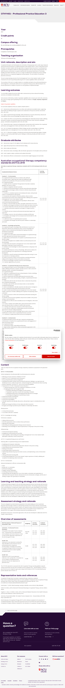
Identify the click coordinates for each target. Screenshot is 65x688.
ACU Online (27, 666)
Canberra (19, 666)
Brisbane (19, 664)
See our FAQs (48, 636)
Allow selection (32, 356)
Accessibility (3, 680)
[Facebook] (39, 659)
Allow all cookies (51, 356)
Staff (57, 1)
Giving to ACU (20, 1)
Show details (55, 352)
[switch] (25, 348)
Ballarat (19, 659)
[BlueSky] (39, 662)
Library (53, 1)
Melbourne (19, 668)
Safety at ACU (27, 1)
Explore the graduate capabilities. (8, 104)
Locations (39, 5)
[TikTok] (47, 659)
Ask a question (27, 645)
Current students (47, 1)
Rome (26, 661)
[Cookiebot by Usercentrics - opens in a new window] (54, 331)
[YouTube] (45, 659)
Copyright (9, 680)
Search (61, 5)
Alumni (15, 1)
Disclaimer (15, 680)
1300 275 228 (57, 645)
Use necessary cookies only (14, 356)
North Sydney (28, 659)
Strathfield (27, 664)
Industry (10, 1)
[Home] (5, 5)
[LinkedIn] (43, 659)
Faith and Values (4, 1)
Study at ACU (16, 5)
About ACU (56, 5)
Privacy (20, 680)
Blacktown (19, 661)
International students (25, 5)
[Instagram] (41, 659)
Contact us (62, 1)
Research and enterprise (48, 5)
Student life (33, 5)
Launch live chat (28, 636)
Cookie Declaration (9, 340)
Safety (2, 682)
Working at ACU (4, 661)
